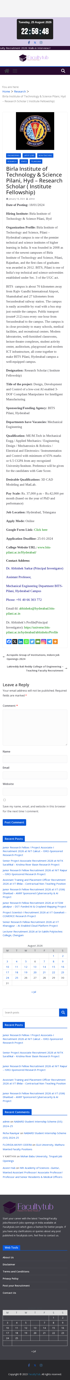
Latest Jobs (29, 155)
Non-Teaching (45, 155)
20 (35, 972)
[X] (14, 641)
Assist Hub (9, 1168)
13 (35, 966)
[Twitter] (32, 641)
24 (7, 977)
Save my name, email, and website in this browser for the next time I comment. (34, 809)
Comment (10, 706)
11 (16, 966)
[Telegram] (49, 641)
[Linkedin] (20, 641)
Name (6, 751)
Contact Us (9, 1292)
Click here (40, 529)
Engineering (13, 155)
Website (8, 784)
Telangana (36, 161)
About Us (8, 1257)
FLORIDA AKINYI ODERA (17, 1144)
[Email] (37, 641)
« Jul (33, 991)
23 (62, 972)
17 (7, 972)
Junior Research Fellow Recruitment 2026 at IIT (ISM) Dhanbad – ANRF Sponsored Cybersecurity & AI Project (34, 893)
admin (32, 198)
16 (62, 966)
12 (25, 966)
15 (53, 966)
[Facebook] (9, 641)
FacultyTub (34, 1374)
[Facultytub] (7, 71)
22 (53, 972)
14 (44, 966)
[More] (55, 641)
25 (16, 977)
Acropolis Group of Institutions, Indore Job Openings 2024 (33, 657)
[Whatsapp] (26, 641)
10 (7, 966)
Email (6, 767)
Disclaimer (9, 1264)
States (24, 161)
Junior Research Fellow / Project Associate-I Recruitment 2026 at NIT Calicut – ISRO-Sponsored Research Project (33, 851)
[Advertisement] (35, 8)
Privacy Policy (11, 1278)
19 (25, 972)
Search (63, 1012)
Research (11, 161)
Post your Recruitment (16, 1285)
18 (16, 972)
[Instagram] (43, 641)
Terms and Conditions (16, 1271)
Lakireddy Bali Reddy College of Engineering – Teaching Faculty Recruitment (35, 668)
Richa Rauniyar (11, 1133)
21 (44, 972)
